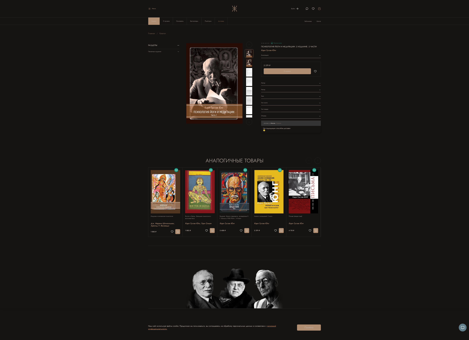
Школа (319, 21)
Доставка (221, 21)
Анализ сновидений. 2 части (263, 216)
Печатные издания (154, 51)
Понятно (308, 327)
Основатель (179, 21)
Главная (151, 33)
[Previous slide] (190, 83)
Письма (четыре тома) (295, 216)
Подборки (208, 21)
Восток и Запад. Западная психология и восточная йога (198, 217)
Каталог (154, 21)
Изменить (278, 123)
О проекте (166, 21)
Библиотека (308, 21)
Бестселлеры (194, 21)
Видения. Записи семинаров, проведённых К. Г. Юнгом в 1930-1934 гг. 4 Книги (234, 217)
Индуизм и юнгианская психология (162, 216)
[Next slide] (238, 83)
